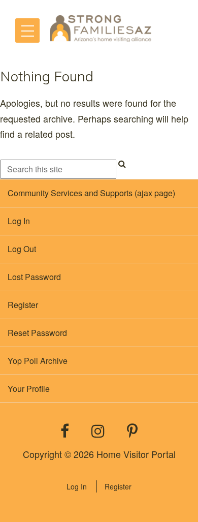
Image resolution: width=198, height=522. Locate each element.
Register (118, 486)
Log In (77, 486)
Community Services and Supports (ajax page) (91, 193)
